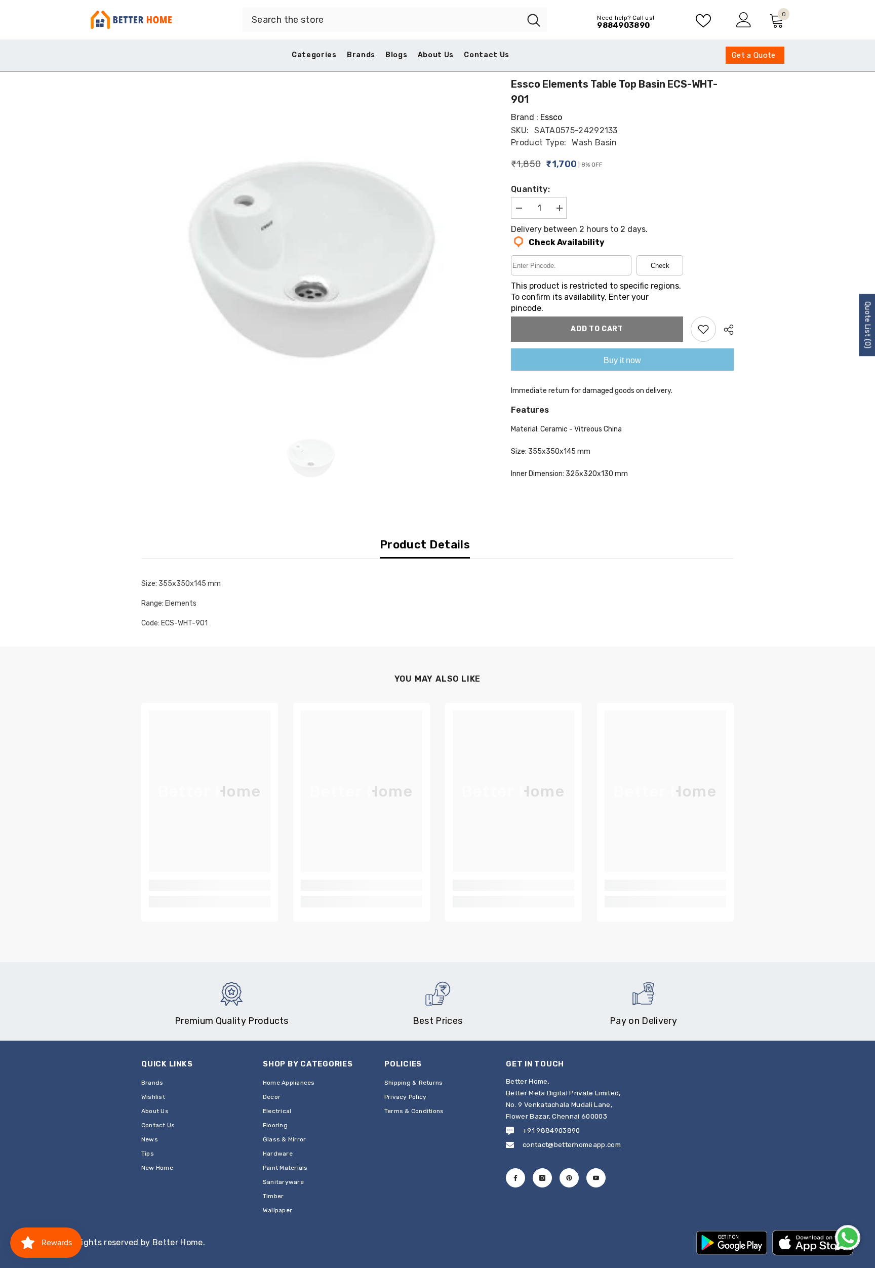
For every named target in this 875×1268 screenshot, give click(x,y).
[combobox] (382, 20)
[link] (209, 885)
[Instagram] (542, 1177)
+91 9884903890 (551, 1130)
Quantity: (530, 189)
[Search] (395, 20)
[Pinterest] (569, 1177)
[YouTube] (596, 1177)
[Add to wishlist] (703, 329)
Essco (551, 117)
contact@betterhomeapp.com (572, 1144)
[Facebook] (515, 1177)
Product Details (425, 544)
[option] (311, 241)
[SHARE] (725, 330)
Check (660, 265)
